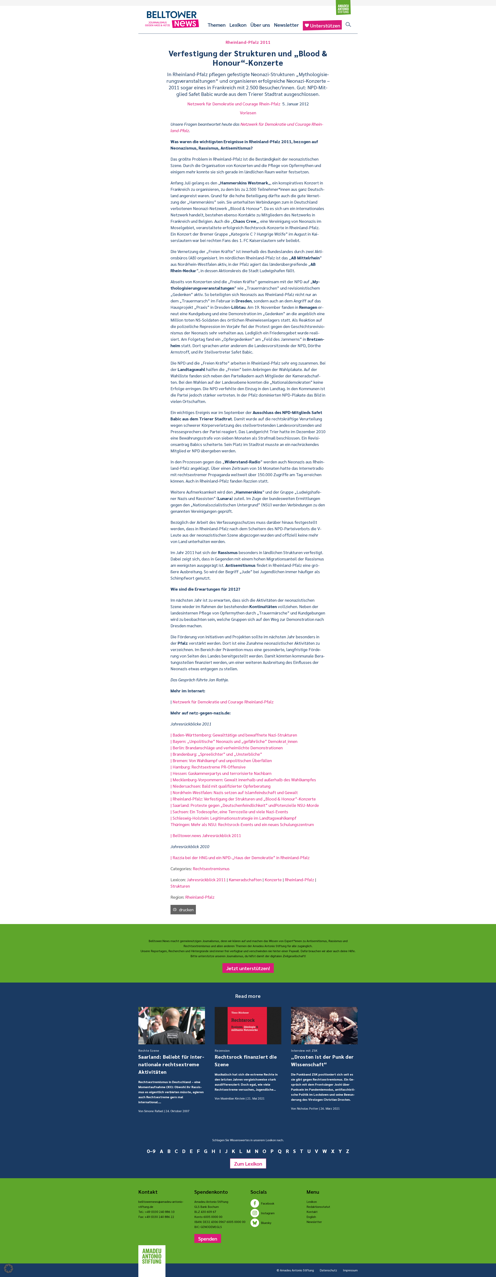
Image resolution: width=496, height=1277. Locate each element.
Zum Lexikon (248, 1163)
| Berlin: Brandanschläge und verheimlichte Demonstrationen (226, 747)
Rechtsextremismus (211, 868)
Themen (217, 24)
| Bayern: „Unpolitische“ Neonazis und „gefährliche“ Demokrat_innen (233, 741)
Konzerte (273, 879)
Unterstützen (325, 25)
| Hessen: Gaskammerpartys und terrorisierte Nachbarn (220, 773)
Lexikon (237, 24)
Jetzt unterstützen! (248, 968)
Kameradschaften (245, 879)
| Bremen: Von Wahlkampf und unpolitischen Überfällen (221, 760)
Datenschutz (328, 1270)
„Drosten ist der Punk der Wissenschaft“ (322, 1057)
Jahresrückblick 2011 (206, 879)
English (311, 1217)
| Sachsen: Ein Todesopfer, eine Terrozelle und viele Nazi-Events (229, 811)
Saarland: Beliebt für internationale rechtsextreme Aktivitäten (171, 1061)
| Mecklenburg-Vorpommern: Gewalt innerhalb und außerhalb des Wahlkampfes (243, 779)
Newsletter (286, 24)
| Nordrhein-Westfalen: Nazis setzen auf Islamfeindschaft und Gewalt (234, 792)
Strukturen (180, 886)
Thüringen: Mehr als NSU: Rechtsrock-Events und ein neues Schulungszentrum (242, 824)
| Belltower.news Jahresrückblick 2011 (205, 835)
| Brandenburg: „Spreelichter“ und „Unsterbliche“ (216, 754)
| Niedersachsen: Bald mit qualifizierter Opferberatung (220, 786)
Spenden (207, 1238)
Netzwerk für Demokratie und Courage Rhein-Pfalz (233, 103)
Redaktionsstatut (318, 1207)
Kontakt (312, 1212)
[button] (8, 1268)
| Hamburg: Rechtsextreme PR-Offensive (208, 766)
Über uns (260, 24)
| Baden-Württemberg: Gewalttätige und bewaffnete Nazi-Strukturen (233, 734)
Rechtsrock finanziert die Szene (246, 1057)
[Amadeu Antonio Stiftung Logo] (151, 1256)
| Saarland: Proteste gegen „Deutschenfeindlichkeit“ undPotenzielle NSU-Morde (244, 805)
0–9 (151, 1151)
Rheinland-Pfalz (299, 879)
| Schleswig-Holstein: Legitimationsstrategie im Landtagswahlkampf (233, 818)
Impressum (350, 1270)
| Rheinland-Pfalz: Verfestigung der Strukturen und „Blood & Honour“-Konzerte (243, 798)
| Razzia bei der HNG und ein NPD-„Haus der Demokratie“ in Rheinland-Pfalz (240, 857)
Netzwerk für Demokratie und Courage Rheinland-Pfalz (223, 701)
